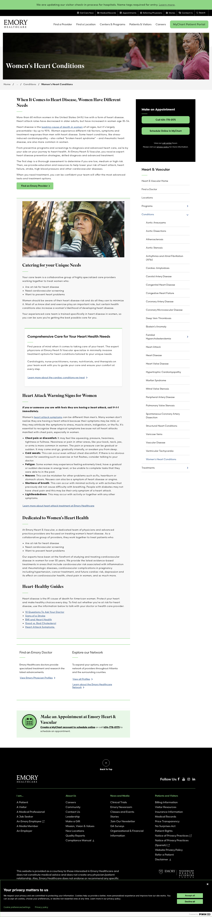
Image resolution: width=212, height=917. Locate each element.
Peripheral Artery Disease (160, 397)
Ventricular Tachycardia (159, 450)
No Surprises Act (165, 826)
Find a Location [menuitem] (86, 24)
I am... (20, 795)
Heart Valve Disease (157, 363)
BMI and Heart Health (38, 619)
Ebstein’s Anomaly (156, 326)
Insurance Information (169, 811)
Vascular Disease (155, 442)
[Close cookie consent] (207, 884)
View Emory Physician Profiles (36, 677)
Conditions (29, 84)
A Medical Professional (31, 811)
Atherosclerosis (154, 239)
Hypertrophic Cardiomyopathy (163, 372)
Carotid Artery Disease (159, 276)
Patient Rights (163, 830)
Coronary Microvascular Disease (164, 309)
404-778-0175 (111, 727)
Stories (114, 816)
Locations (147, 197)
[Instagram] (188, 779)
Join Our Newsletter (122, 821)
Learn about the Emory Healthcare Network (92, 686)
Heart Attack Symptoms (40, 627)
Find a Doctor (149, 189)
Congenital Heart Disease (160, 284)
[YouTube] (183, 779)
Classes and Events (122, 811)
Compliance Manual (78, 840)
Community (73, 807)
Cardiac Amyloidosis (157, 268)
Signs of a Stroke (35, 615)
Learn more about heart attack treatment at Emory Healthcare (58, 505)
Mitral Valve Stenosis (157, 388)
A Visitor (22, 807)
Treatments (148, 467)
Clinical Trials (118, 802)
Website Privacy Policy (169, 850)
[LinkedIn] (193, 779)
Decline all (190, 901)
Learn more (167, 4)
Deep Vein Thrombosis (158, 318)
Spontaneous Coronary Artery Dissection (163, 415)
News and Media (120, 795)
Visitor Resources (165, 807)
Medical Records (165, 816)
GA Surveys (117, 826)
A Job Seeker (25, 816)
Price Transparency (167, 821)
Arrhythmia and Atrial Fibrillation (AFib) (164, 258)
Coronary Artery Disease (159, 301)
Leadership (73, 816)
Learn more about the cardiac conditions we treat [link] (56, 377)
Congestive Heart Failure (160, 293)
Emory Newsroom (121, 807)
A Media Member (27, 826)
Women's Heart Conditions (161, 459)
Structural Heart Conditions (161, 425)
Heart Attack (153, 346)
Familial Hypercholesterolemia (158, 336)
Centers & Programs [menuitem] (112, 24)
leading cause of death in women (62, 126)
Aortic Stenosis (154, 247)
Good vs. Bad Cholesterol (40, 623)
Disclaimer (161, 859)
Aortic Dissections (156, 230)
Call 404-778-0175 (166, 119)
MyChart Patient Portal (189, 24)
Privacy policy (41, 907)
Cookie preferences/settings (17, 907)
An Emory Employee (29, 821)
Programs (147, 206)
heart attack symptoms (48, 417)
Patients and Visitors (166, 795)
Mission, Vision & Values (80, 826)
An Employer (24, 830)
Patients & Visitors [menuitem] (140, 24)
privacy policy (163, 147)
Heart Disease (154, 355)
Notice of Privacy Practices (171, 835)
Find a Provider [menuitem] (63, 24)
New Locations (75, 830)
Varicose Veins (154, 434)
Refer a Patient (164, 854)
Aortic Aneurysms (156, 222)
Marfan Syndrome (156, 380)
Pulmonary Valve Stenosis (160, 405)
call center (167, 143)
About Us (71, 795)
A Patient (22, 802)
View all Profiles (81, 679)
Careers (71, 802)
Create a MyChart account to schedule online (67, 727)
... (17, 84)
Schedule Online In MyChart (166, 130)
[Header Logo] (16, 24)
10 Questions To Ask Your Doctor (44, 612)
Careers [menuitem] (161, 24)
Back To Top (106, 769)
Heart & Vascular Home (155, 180)
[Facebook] (178, 779)
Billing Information (166, 802)
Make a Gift (73, 821)
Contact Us (73, 811)
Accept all (190, 895)
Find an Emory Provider (34, 185)
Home (7, 84)
